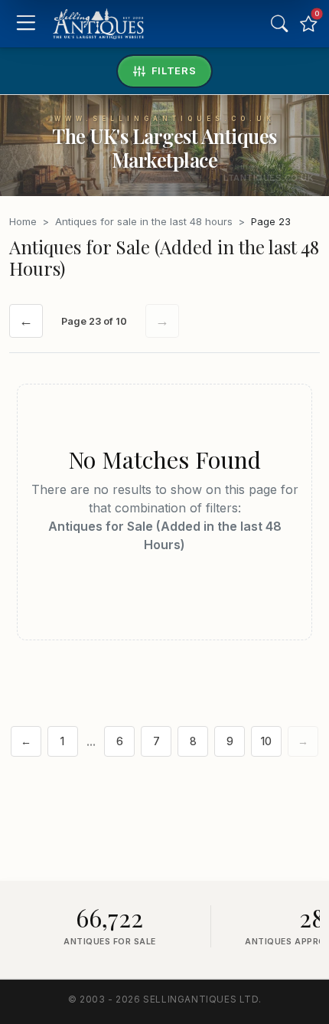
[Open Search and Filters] (279, 24)
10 (266, 741)
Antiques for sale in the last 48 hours (144, 221)
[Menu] (25, 24)
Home (23, 221)
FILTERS (174, 70)
